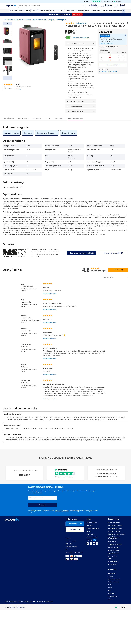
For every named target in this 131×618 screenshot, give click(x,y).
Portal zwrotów (75, 529)
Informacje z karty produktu (81, 37)
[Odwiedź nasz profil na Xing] (97, 544)
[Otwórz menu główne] (6, 11)
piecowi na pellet (45, 202)
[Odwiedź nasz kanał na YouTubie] (88, 544)
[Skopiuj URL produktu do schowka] (127, 23)
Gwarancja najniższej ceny (109, 71)
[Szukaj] (83, 6)
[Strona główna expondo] (5, 20)
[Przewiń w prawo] (127, 14)
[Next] (7, 78)
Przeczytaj (18, 89)
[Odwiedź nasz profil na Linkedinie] (94, 544)
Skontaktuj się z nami (75, 524)
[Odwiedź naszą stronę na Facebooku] (91, 544)
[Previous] (7, 23)
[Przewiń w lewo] (4, 14)
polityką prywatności (62, 511)
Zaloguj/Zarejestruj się (106, 43)
